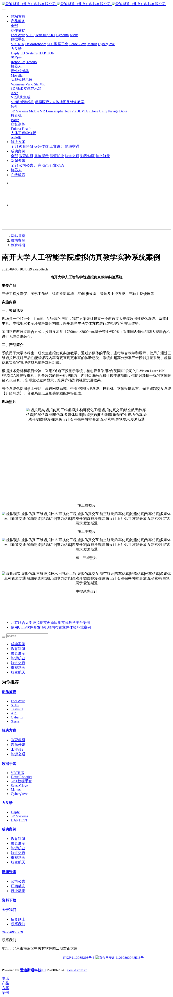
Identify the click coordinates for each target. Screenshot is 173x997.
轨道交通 (18, 663)
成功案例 (18, 240)
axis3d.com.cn (77, 970)
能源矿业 (18, 658)
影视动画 (18, 667)
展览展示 (18, 653)
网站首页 (18, 16)
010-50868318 (12, 932)
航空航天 (18, 672)
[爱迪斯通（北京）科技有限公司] (86, 4)
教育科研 (18, 245)
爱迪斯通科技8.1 (33, 970)
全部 (14, 26)
